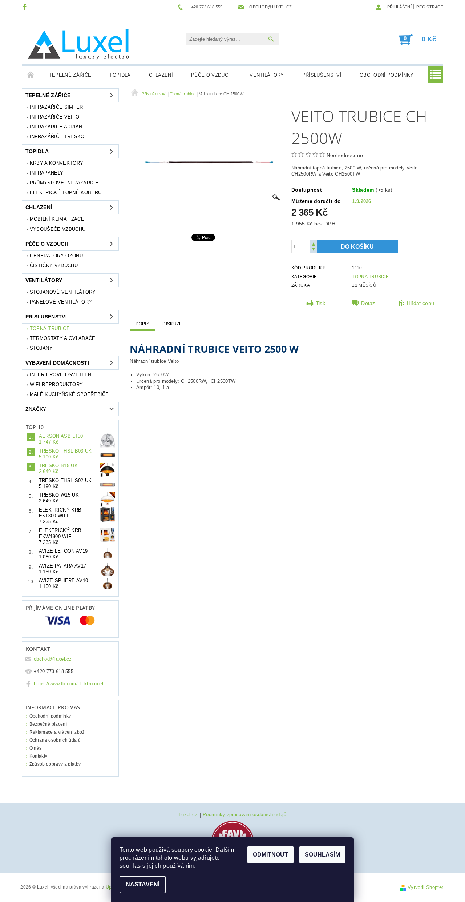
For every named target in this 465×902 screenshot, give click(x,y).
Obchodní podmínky (386, 75)
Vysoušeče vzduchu (57, 229)
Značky (35, 409)
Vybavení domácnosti (57, 363)
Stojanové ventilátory (63, 292)
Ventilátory (267, 75)
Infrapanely (47, 173)
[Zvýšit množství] (313, 243)
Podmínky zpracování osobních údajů (244, 814)
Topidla (119, 75)
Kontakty (38, 756)
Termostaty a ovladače (63, 338)
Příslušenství (321, 75)
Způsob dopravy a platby (55, 764)
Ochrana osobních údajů (55, 740)
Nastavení (142, 884)
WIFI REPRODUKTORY (56, 384)
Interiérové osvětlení (61, 374)
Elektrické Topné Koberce (67, 192)
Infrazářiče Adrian (56, 126)
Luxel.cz (188, 814)
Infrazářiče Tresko (57, 136)
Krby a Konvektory (56, 163)
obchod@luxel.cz (53, 659)
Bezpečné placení (48, 724)
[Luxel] (79, 43)
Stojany (41, 348)
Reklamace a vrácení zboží (57, 732)
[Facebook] (25, 7)
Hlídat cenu (420, 303)
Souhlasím (322, 854)
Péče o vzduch (211, 75)
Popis (142, 323)
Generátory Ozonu (56, 255)
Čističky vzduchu (54, 265)
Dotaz (368, 303)
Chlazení (161, 75)
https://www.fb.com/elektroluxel (68, 683)
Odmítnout (270, 854)
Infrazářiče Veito (54, 117)
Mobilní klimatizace (57, 219)
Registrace (429, 7)
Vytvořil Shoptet (425, 887)
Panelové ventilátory (61, 302)
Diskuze (172, 323)
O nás (35, 748)
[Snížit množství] (313, 249)
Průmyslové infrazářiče (64, 182)
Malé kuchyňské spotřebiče (69, 394)
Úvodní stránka (31, 75)
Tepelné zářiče (70, 75)
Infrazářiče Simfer (56, 107)
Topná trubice (50, 328)
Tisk (320, 303)
